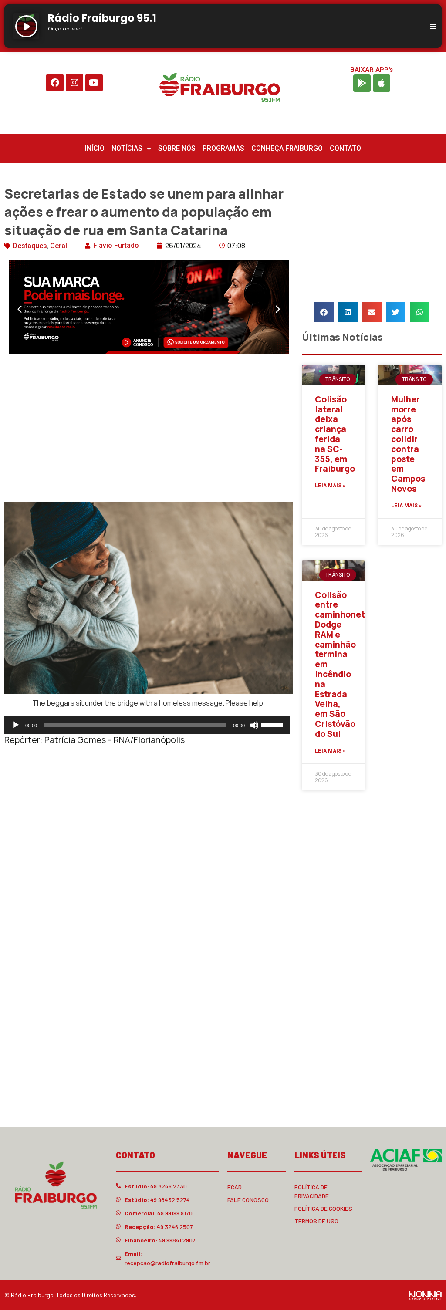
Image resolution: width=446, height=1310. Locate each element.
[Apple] (381, 83)
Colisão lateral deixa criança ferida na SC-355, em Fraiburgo (335, 434)
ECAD (234, 1187)
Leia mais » (330, 486)
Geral (58, 246)
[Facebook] (55, 82)
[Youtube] (94, 82)
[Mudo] (254, 725)
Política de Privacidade (311, 1191)
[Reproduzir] (15, 725)
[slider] (273, 724)
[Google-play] (362, 83)
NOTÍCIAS (127, 148)
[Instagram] (74, 82)
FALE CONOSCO (248, 1199)
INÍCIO (95, 148)
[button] (19, 309)
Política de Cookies (323, 1208)
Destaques (30, 246)
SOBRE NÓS (177, 148)
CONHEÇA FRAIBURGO (287, 148)
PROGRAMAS (223, 148)
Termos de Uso (316, 1221)
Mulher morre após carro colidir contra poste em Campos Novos (408, 444)
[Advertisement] (148, 430)
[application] (147, 725)
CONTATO (345, 148)
